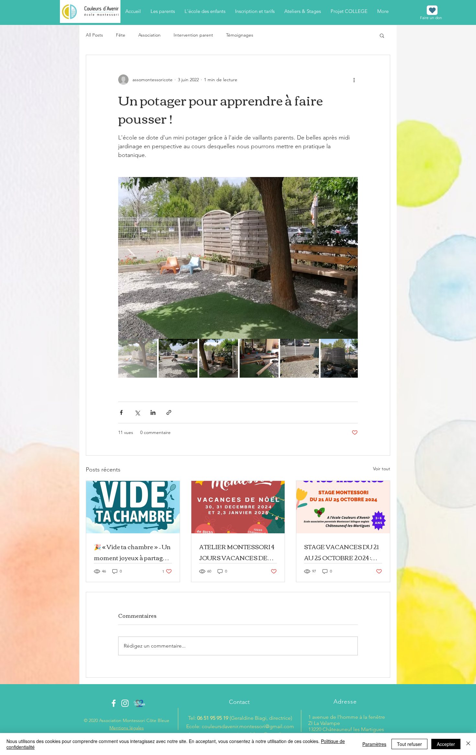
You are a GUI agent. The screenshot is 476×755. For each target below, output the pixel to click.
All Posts (94, 35)
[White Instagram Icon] (125, 703)
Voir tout (381, 469)
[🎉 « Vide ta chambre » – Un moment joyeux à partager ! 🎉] (133, 507)
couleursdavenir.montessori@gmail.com (248, 726)
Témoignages (239, 35)
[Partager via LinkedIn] (153, 412)
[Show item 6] (340, 358)
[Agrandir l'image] (238, 258)
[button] (382, 35)
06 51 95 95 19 (212, 718)
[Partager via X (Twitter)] (137, 412)
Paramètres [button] (374, 744)
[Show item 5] (299, 358)
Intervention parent (193, 35)
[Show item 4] (259, 358)
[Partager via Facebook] (121, 412)
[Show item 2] (178, 358)
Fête (120, 35)
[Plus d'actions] (354, 79)
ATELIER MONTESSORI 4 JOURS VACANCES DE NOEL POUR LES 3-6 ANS (237, 552)
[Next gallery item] (350, 258)
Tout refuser (409, 744)
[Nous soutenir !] (432, 10)
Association (149, 35)
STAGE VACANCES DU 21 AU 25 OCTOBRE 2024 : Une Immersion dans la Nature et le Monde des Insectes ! (341, 552)
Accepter (446, 744)
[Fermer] (468, 744)
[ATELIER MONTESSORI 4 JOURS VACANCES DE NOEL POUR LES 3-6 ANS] (238, 507)
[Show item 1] (137, 358)
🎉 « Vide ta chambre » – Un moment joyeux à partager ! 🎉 (132, 552)
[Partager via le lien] (169, 412)
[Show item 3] (218, 358)
